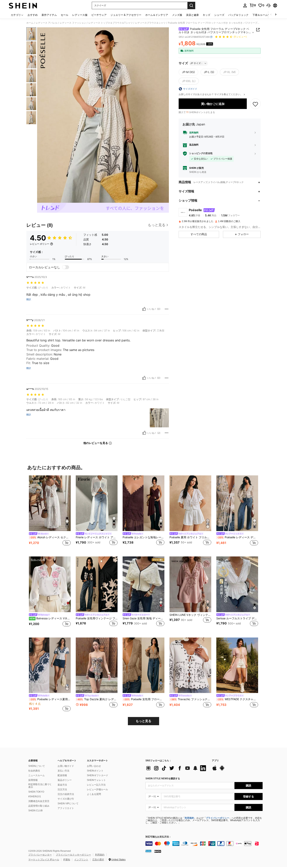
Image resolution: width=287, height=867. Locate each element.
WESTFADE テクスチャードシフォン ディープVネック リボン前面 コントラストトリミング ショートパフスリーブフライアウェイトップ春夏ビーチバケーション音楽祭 (237, 699)
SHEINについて (36, 766)
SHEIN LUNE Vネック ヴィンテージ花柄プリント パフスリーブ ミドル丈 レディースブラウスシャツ (190, 614)
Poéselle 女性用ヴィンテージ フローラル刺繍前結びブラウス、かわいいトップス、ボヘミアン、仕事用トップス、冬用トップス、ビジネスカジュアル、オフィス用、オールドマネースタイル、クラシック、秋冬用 (97, 618)
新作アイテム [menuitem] (49, 14)
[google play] (222, 770)
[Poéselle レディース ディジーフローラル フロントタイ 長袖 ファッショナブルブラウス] (237, 503)
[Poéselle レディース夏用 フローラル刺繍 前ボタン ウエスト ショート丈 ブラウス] (50, 665)
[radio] (188, 72)
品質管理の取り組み (38, 805)
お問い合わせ (94, 766)
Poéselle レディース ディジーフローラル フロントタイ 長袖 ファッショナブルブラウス (237, 537)
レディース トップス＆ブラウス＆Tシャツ (110, 22)
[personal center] (245, 5)
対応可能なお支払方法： (158, 837)
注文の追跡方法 (66, 794)
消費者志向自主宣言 (38, 801)
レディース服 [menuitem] (79, 14)
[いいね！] (144, 309)
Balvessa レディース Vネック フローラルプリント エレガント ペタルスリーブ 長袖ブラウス (50, 618)
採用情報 (33, 780)
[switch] (65, 267)
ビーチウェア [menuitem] (99, 14)
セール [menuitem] (64, 14)
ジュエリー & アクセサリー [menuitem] (126, 14)
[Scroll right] (275, 15)
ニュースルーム (36, 775)
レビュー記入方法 (96, 784)
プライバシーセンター (40, 854)
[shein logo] (23, 5)
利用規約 (189, 818)
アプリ (215, 760)
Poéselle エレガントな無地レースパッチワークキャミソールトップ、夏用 (143, 537)
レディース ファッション (73, 22)
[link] (252, 5)
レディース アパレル (46, 22)
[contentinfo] (204, 843)
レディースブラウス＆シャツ (150, 22)
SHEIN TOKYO (36, 791)
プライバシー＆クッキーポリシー (73, 854)
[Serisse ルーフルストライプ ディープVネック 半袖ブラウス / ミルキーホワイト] (237, 584)
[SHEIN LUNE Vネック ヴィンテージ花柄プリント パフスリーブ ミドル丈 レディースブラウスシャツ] (190, 584)
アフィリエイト (66, 808)
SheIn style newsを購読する (162, 778)
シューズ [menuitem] (219, 14)
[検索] (191, 5)
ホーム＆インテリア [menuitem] (156, 14)
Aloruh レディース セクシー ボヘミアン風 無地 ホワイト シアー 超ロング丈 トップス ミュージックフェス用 (50, 537)
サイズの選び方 (66, 798)
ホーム (29, 22)
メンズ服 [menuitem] (177, 14)
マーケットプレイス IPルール (43, 859)
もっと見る (143, 721)
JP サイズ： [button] (196, 63)
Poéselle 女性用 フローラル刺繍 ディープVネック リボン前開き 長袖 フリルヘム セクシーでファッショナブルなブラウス (143, 699)
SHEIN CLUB (35, 810)
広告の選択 (98, 859)
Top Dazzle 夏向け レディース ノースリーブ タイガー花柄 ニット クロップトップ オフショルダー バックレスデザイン (97, 699)
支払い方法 (63, 770)
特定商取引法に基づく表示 (40, 785)
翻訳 (28, 299)
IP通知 (66, 859)
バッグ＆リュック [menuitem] (238, 14)
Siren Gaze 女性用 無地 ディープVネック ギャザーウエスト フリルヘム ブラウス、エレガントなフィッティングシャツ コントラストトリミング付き (143, 618)
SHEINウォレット (96, 780)
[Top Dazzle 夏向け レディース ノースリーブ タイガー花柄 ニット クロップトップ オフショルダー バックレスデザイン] (97, 665)
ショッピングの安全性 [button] (201, 153)
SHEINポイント (95, 770)
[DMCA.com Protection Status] (157, 851)
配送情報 (62, 775)
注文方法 (62, 789)
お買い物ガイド (66, 766)
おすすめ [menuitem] (33, 14)
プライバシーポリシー (217, 818)
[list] (176, 768)
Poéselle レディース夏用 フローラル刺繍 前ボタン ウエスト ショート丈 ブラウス (50, 699)
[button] (268, 5)
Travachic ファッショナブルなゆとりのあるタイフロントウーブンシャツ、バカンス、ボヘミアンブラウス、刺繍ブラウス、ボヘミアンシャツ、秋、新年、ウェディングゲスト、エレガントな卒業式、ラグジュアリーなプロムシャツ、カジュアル (190, 699)
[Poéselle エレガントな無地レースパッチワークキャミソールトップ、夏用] (143, 503)
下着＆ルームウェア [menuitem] (263, 14)
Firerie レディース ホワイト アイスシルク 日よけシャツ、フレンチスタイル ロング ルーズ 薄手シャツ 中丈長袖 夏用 (97, 537)
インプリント (81, 859)
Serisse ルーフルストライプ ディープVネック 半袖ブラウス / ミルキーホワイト (237, 618)
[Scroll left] (271, 15)
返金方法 (62, 784)
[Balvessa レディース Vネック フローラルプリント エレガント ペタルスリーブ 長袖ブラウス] (50, 584)
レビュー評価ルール (97, 789)
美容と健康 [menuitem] (192, 14)
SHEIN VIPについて (68, 803)
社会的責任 (34, 770)
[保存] (255, 104)
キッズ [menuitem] (206, 14)
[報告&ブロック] (166, 309)
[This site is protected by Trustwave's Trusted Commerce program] (148, 851)
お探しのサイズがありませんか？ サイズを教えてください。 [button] (211, 94)
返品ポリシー (65, 780)
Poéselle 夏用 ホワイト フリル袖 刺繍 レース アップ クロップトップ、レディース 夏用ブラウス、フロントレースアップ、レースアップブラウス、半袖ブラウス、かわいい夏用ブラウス (190, 537)
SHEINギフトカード (97, 775)
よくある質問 (94, 794)
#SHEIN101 (34, 796)
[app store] (214, 770)
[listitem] (49, 513)
